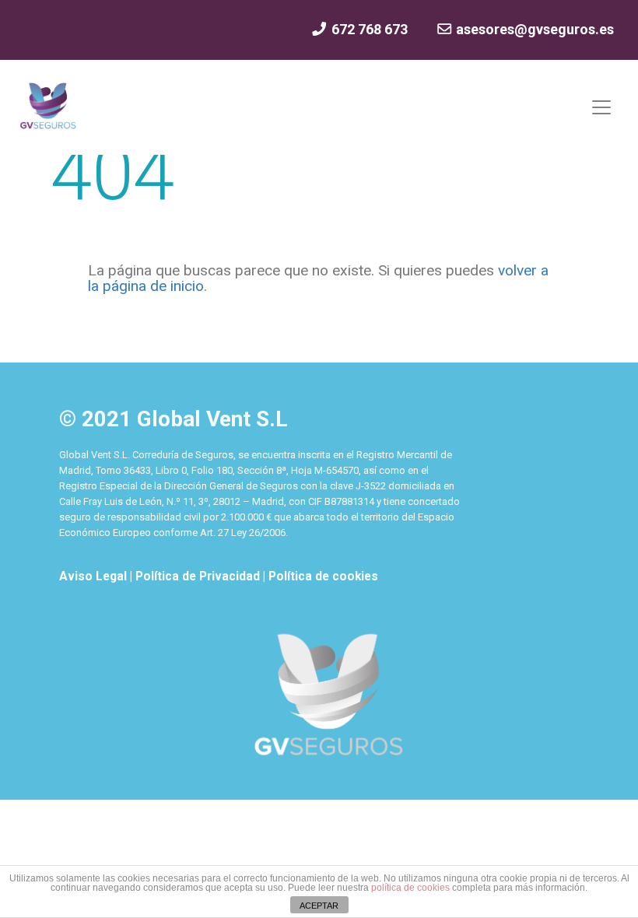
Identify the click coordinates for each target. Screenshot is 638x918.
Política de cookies (323, 576)
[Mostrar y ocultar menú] (601, 107)
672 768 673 (367, 29)
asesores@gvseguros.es (533, 29)
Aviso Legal (94, 576)
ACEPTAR (319, 905)
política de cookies (410, 887)
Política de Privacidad (199, 576)
